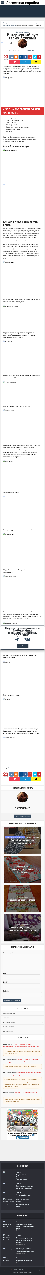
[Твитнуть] (16, 57)
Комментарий (8, 953)
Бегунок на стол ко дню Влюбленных (22, 871)
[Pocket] (14, 62)
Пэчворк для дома (9, 25)
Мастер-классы (8, 1027)
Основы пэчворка (9, 1013)
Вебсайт (6, 991)
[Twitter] (35, 57)
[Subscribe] (36, 62)
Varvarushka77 (30, 50)
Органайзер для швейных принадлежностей (22, 841)
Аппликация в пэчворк (23, 1248)
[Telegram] (25, 62)
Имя (5, 973)
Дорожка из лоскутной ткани (22, 899)
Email (5, 982)
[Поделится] (11, 57)
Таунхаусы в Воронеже (23, 1195)
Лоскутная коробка (22, 2)
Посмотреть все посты (22, 816)
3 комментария (20, 1244)
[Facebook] (25, 57)
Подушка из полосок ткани (24, 1261)
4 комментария (20, 1231)
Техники (6, 1018)
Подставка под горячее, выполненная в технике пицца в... (24, 1240)
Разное (18, 1172)
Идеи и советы (8, 1031)
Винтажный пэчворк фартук (22, 1205)
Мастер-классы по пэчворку (27, 23)
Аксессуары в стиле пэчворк (15, 837)
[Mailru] (21, 57)
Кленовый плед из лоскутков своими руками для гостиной (22, 929)
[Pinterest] (39, 57)
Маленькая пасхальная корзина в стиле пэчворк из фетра (25, 1226)
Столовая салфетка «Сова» (25, 1251)
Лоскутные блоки (9, 1022)
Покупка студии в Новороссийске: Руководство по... (21, 1177)
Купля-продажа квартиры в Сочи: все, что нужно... (24, 1187)
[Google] (30, 57)
